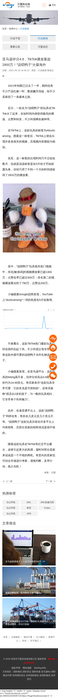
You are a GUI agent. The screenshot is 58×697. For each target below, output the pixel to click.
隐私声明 (16, 668)
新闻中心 (13, 28)
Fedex (47, 508)
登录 (24, 640)
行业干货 (15, 38)
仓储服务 (15, 637)
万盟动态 (43, 46)
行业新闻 (43, 38)
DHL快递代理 (47, 502)
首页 (4, 28)
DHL (29, 502)
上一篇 (9, 481)
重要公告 (15, 46)
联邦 (29, 508)
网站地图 (27, 668)
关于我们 (34, 640)
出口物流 (40, 637)
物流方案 (28, 637)
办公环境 (10, 502)
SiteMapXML (40, 668)
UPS (29, 513)
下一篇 (49, 481)
